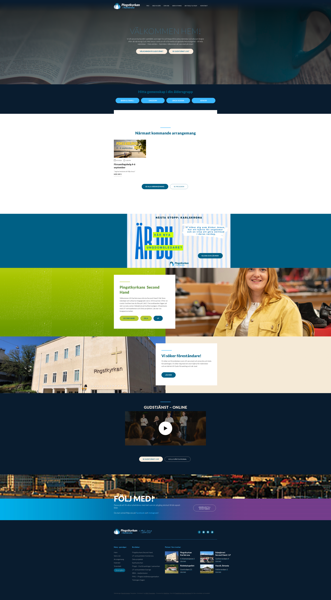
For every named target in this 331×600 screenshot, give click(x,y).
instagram (153, 513)
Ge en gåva (120, 570)
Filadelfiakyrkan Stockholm (183, 593)
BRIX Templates (150, 593)
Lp (158, 318)
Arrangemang (119, 559)
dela (146, 318)
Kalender (117, 563)
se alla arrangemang (154, 187)
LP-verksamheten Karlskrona (142, 556)
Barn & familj (127, 100)
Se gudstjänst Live (151, 459)
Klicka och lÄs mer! (210, 256)
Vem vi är (117, 556)
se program (179, 187)
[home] (127, 6)
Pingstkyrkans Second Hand (142, 552)
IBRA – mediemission (140, 573)
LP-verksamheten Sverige (141, 570)
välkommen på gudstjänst (151, 51)
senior (203, 100)
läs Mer (168, 375)
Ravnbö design (125, 593)
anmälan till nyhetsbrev (204, 508)
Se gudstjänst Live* (180, 51)
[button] (147, 5)
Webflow (166, 593)
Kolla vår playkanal (177, 459)
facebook (140, 513)
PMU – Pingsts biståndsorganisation (145, 576)
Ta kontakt (117, 566)
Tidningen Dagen (138, 580)
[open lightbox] (165, 428)
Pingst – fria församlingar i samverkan (146, 566)
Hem (115, 552)
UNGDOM (153, 100)
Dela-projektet (137, 559)
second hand (129, 318)
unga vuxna (178, 100)
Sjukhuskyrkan (137, 563)
